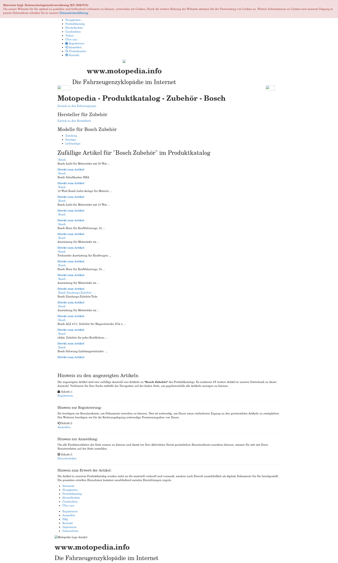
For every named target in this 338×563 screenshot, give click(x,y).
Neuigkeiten (70, 490)
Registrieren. (66, 396)
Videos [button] (69, 35)
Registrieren (70, 511)
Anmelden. (64, 427)
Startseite (68, 486)
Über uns (68, 505)
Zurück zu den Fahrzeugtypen (77, 106)
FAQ (65, 519)
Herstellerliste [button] (74, 28)
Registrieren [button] (76, 43)
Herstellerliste (71, 498)
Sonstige (70, 139)
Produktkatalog (72, 494)
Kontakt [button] (73, 55)
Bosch (62, 160)
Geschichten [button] (73, 32)
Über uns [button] (71, 39)
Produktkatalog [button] (75, 24)
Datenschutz (70, 531)
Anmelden (68, 515)
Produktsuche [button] (77, 51)
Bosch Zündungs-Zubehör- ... (76, 292)
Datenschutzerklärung (73, 13)
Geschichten (70, 501)
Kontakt (67, 523)
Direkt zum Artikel (71, 169)
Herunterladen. (67, 458)
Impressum (69, 527)
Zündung (71, 136)
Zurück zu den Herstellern (74, 121)
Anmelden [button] (75, 47)
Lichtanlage (72, 143)
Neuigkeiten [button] (73, 20)
